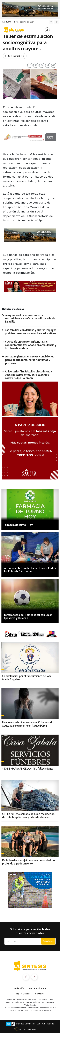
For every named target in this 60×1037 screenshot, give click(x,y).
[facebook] (51, 22)
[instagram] (56, 22)
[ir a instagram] (34, 977)
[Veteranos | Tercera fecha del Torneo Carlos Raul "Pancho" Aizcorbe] (30, 548)
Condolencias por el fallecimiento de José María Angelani (27, 677)
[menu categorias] (56, 29)
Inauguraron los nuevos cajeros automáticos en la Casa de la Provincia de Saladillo (30, 318)
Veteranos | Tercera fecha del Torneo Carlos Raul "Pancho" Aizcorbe (30, 569)
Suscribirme (48, 941)
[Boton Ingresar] (47, 29)
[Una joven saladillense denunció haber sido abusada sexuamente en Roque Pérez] (30, 703)
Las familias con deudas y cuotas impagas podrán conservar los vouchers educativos (30, 331)
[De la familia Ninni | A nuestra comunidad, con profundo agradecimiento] (30, 841)
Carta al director (37, 988)
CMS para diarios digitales (30, 1029)
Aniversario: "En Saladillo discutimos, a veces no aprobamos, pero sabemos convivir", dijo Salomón (28, 375)
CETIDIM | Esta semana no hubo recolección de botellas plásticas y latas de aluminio (28, 815)
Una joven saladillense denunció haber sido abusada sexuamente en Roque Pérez (27, 724)
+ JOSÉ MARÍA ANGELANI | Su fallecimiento (27, 768)
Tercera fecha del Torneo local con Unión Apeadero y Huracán (28, 616)
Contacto (40, 994)
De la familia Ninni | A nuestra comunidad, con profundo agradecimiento (29, 862)
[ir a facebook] (26, 977)
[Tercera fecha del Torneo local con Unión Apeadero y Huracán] (30, 594)
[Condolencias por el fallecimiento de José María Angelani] (30, 657)
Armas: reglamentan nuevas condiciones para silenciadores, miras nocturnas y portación (29, 360)
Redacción (19, 988)
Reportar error (23, 994)
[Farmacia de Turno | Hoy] (30, 504)
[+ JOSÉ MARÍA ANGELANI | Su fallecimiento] (30, 750)
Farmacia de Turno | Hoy (18, 525)
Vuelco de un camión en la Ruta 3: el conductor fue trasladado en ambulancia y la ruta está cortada (30, 345)
